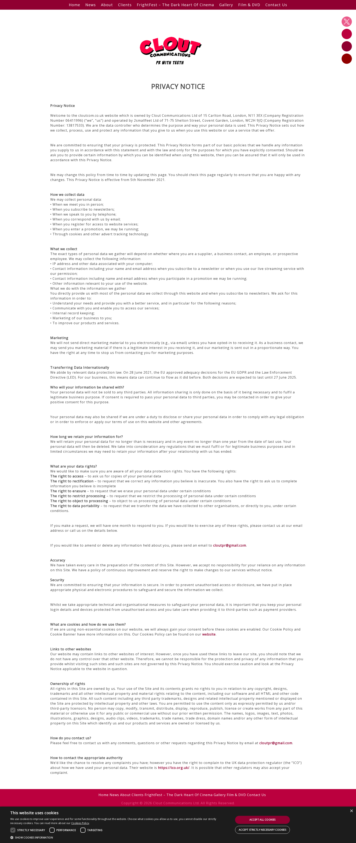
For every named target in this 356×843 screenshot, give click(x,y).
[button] (118, 837)
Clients (125, 4)
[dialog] (178, 825)
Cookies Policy (80, 823)
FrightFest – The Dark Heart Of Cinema (175, 4)
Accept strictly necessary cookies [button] (262, 829)
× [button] (351, 811)
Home (74, 4)
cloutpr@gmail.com (229, 545)
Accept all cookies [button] (262, 819)
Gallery (226, 4)
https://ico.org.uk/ (174, 767)
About (107, 4)
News (90, 4)
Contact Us (276, 4)
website (209, 634)
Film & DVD (249, 4)
